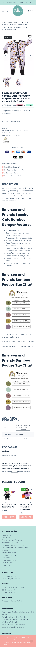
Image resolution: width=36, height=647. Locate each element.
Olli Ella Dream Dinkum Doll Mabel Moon (25, 506)
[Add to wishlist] (13, 489)
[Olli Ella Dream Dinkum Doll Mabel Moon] (26, 494)
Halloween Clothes (13, 135)
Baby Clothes (16, 130)
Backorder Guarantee (10, 543)
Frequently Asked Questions (12, 540)
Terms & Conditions (9, 560)
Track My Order (7, 563)
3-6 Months (27, 425)
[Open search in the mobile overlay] (7, 11)
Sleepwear (6, 132)
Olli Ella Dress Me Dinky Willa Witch (9, 505)
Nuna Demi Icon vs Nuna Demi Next (14, 617)
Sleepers (25, 130)
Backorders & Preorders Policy (13, 545)
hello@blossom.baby (14, 579)
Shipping (5, 550)
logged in (14, 472)
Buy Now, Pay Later (9, 555)
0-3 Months (19, 425)
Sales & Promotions (9, 553)
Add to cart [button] (9, 517)
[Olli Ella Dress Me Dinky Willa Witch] (9, 494)
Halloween (19, 434)
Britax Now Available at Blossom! (13, 625)
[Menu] (3, 11)
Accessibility (6, 535)
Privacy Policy (7, 565)
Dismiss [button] (31, 641)
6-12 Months (20, 427)
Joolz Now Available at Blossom (13, 627)
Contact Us (6, 537)
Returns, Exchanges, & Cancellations (15, 548)
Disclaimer (6, 558)
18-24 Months (25, 430)
